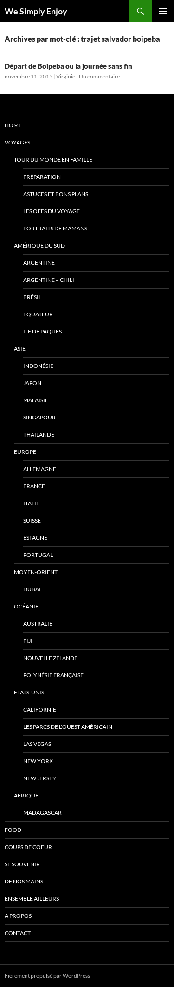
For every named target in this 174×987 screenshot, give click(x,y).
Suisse (32, 520)
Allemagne (39, 468)
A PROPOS (18, 915)
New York (38, 761)
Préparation (42, 176)
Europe (25, 451)
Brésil (32, 297)
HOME (13, 125)
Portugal (38, 554)
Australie (37, 623)
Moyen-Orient (36, 572)
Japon (32, 382)
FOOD (13, 829)
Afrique (26, 795)
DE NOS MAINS (24, 881)
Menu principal (163, 11)
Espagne (35, 537)
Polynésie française (53, 675)
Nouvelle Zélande (50, 657)
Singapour (39, 417)
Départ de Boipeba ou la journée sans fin (68, 66)
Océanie (26, 606)
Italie (31, 503)
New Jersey (39, 778)
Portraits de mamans (55, 228)
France (34, 486)
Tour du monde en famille (53, 159)
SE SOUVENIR (22, 864)
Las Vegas (37, 743)
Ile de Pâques (42, 331)
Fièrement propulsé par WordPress (47, 975)
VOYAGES (17, 142)
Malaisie (35, 400)
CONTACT (18, 932)
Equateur (38, 314)
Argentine (39, 262)
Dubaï (32, 589)
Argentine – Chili (48, 279)
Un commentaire (99, 76)
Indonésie (38, 365)
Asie (20, 348)
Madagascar (42, 812)
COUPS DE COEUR (28, 846)
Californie (39, 709)
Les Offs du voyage (51, 211)
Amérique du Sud (39, 245)
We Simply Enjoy (36, 11)
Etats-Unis (29, 692)
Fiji (27, 640)
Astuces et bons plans (55, 193)
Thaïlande (38, 434)
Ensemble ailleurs (32, 898)
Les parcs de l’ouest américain (67, 726)
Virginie (65, 76)
